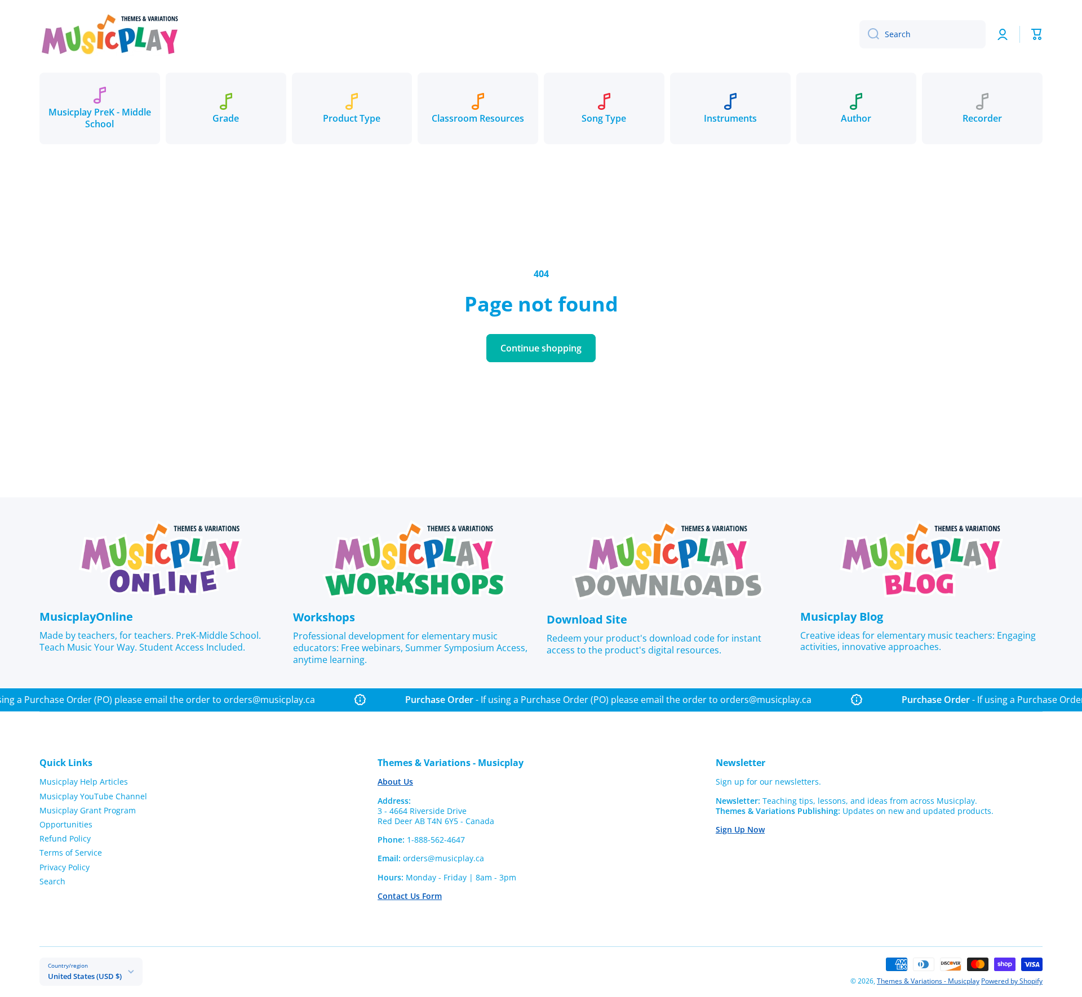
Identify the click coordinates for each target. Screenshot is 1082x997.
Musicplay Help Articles (83, 781)
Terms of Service (70, 852)
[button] (1037, 34)
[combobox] (922, 34)
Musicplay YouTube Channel (93, 796)
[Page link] (160, 559)
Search (52, 881)
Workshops (324, 617)
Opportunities (65, 824)
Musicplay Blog (841, 616)
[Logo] (109, 34)
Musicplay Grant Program (87, 810)
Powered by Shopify (1012, 981)
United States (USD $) (85, 976)
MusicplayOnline (86, 616)
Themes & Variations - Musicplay (928, 981)
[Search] (869, 34)
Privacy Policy (64, 867)
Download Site (587, 619)
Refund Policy (65, 838)
